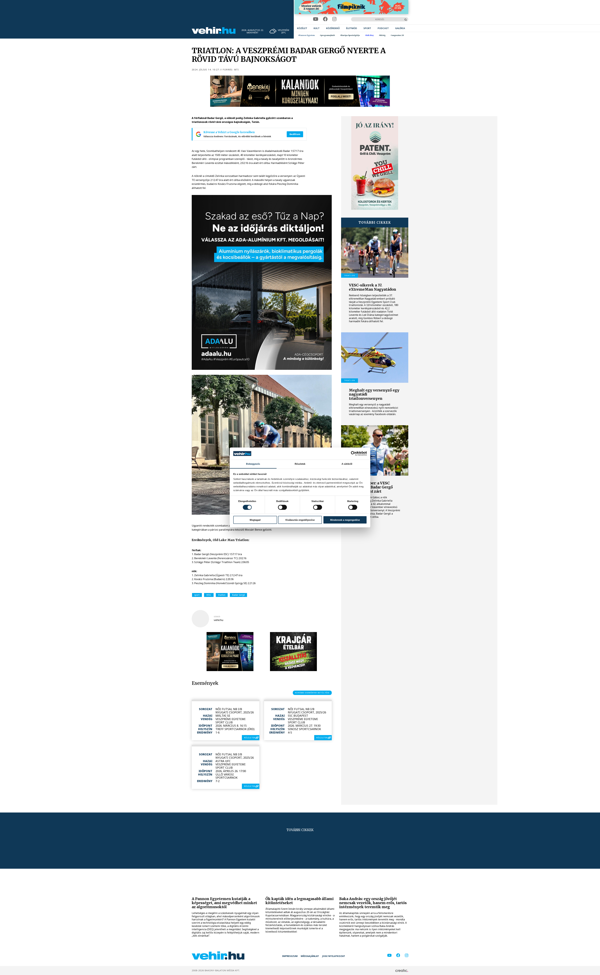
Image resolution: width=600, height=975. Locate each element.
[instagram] (334, 19)
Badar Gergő (238, 594)
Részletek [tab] (300, 464)
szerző (217, 617)
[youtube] (315, 19)
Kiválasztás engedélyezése (300, 519)
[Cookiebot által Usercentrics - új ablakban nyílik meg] (353, 453)
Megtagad (255, 519)
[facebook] (325, 19)
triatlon (221, 594)
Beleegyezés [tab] (253, 464)
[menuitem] (302, 28)
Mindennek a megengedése (345, 519)
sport (197, 594)
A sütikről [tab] (347, 464)
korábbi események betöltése (312, 692)
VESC (208, 594)
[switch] (282, 507)
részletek (249, 737)
